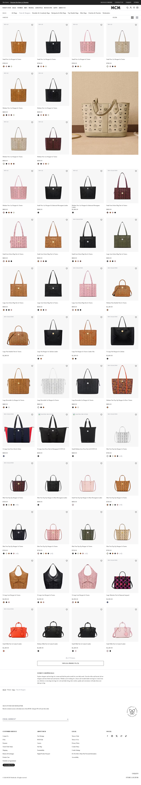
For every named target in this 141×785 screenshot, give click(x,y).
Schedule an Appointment (9, 761)
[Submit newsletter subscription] (68, 719)
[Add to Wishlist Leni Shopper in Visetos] (32, 561)
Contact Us (5, 736)
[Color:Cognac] (4, 66)
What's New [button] (6, 8)
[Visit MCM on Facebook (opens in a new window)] (107, 736)
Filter (115, 17)
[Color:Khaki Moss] (107, 261)
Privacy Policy (75, 743)
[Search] (127, 8)
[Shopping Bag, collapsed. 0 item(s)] (137, 8)
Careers (39, 743)
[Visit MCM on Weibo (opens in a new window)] (121, 736)
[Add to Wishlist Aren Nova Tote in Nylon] (32, 414)
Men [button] (25, 8)
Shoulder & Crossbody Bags (41, 13)
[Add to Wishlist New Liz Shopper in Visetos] (32, 25)
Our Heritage (40, 736)
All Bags (14, 13)
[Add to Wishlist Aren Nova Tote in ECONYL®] (101, 414)
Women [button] (20, 8)
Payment (5, 743)
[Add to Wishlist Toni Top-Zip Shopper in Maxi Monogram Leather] (66, 463)
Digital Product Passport (43, 754)
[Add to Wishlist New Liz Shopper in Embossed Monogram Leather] (66, 171)
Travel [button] (31, 8)
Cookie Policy (75, 746)
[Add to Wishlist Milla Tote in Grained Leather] (32, 609)
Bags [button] (14, 8)
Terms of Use (75, 739)
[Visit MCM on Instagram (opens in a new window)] (112, 736)
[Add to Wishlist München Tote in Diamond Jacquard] (136, 561)
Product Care (6, 757)
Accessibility (75, 757)
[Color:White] (8, 407)
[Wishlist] (134, 8)
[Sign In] (131, 8)
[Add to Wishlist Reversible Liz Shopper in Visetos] (32, 366)
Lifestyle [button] (39, 8)
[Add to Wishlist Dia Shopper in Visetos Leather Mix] (101, 317)
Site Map (39, 746)
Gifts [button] (55, 8)
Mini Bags (83, 13)
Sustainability (40, 750)
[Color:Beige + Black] (11, 66)
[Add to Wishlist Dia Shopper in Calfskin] (136, 317)
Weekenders (106, 13)
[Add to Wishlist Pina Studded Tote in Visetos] (136, 268)
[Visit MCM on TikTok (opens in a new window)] (126, 736)
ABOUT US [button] (62, 8)
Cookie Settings (76, 750)
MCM (4, 690)
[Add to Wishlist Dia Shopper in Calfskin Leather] (66, 317)
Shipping (5, 750)
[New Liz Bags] (105, 113)
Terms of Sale (75, 736)
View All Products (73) (70, 663)
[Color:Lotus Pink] (73, 505)
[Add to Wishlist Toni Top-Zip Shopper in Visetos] (136, 414)
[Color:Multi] (4, 456)
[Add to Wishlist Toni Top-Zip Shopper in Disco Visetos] (136, 366)
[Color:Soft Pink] (6, 66)
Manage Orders (106, 2)
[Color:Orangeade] (4, 651)
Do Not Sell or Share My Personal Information (84, 754)
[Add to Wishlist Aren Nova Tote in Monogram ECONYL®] (66, 414)
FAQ (4, 739)
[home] (115, 9)
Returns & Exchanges (8, 754)
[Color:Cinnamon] (11, 115)
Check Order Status (8, 746)
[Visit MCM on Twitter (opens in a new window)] (117, 736)
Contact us (119, 2)
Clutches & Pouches (94, 13)
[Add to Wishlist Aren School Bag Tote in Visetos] (136, 171)
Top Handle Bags (73, 13)
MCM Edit (40, 739)
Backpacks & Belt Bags (58, 13)
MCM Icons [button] (48, 8)
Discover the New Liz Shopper (19, 2)
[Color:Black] (8, 66)
